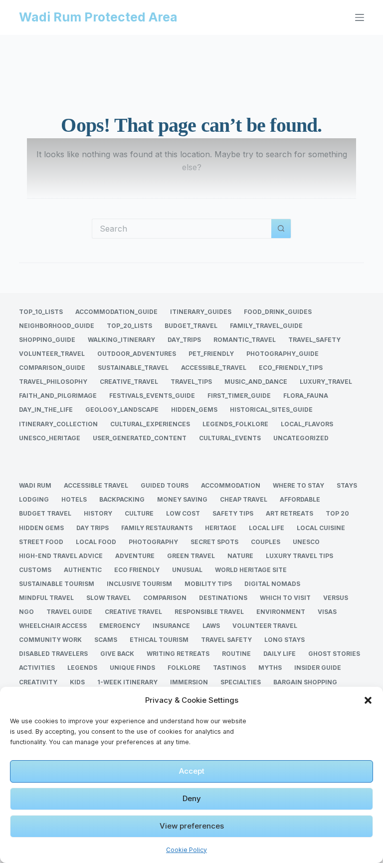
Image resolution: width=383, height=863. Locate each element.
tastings (229, 667)
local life (266, 528)
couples (265, 542)
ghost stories (334, 653)
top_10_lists (41, 311)
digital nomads (272, 583)
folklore (184, 667)
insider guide (317, 667)
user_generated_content (140, 438)
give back (117, 653)
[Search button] (281, 229)
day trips (92, 528)
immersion (189, 682)
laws (211, 625)
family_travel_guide (266, 325)
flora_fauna (305, 395)
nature (240, 556)
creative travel (133, 611)
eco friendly (137, 570)
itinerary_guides (200, 311)
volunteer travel (264, 625)
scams (105, 639)
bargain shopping (305, 682)
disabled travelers (53, 653)
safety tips (232, 513)
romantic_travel (244, 339)
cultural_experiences (150, 424)
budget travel (45, 513)
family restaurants (156, 528)
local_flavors (307, 424)
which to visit (285, 597)
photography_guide (282, 353)
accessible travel (96, 485)
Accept (191, 771)
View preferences (192, 826)
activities (37, 667)
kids (77, 682)
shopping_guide (47, 339)
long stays (284, 639)
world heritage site (251, 570)
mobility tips (208, 583)
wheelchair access (53, 625)
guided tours (165, 485)
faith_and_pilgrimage (58, 395)
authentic (83, 570)
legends (82, 667)
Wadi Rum (35, 485)
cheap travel (243, 499)
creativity (38, 682)
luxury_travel (326, 381)
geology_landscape (122, 409)
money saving (182, 499)
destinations (223, 597)
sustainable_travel (133, 367)
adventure (135, 556)
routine (236, 653)
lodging (34, 499)
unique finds (132, 667)
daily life (279, 653)
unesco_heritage (49, 438)
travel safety (226, 639)
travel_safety (314, 339)
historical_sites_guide (271, 409)
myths (270, 667)
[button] (368, 700)
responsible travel (209, 611)
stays (347, 485)
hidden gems (41, 528)
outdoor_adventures (136, 353)
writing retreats (178, 653)
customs (35, 570)
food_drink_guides (278, 311)
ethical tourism (159, 639)
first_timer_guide (239, 395)
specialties (240, 682)
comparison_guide (52, 367)
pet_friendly (211, 353)
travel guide (69, 611)
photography (153, 542)
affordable (300, 499)
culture (139, 513)
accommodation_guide (116, 311)
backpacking (122, 499)
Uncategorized (301, 438)
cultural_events (230, 438)
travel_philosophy (53, 381)
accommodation (230, 485)
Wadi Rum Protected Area (98, 16)
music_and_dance (255, 381)
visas (327, 611)
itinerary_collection (58, 424)
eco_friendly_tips (291, 367)
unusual (187, 570)
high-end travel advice (61, 556)
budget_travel (191, 325)
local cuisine (321, 528)
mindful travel (46, 597)
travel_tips (191, 381)
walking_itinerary (121, 339)
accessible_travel (213, 367)
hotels (74, 499)
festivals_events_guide (152, 395)
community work (50, 639)
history (98, 513)
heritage (220, 528)
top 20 (337, 513)
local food (96, 542)
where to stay (298, 485)
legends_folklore (235, 424)
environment (280, 611)
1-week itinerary (127, 682)
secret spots (214, 542)
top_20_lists (129, 325)
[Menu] (359, 17)
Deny (192, 798)
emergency (119, 625)
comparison (165, 597)
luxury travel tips (299, 556)
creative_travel (129, 381)
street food (41, 542)
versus (335, 597)
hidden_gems (194, 409)
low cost (183, 513)
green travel (191, 556)
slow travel (108, 597)
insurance (171, 625)
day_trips (184, 339)
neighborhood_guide (56, 325)
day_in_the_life (46, 409)
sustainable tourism (56, 583)
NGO (26, 611)
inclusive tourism (139, 583)
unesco (306, 542)
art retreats (289, 513)
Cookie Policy (186, 850)
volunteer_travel (52, 353)
